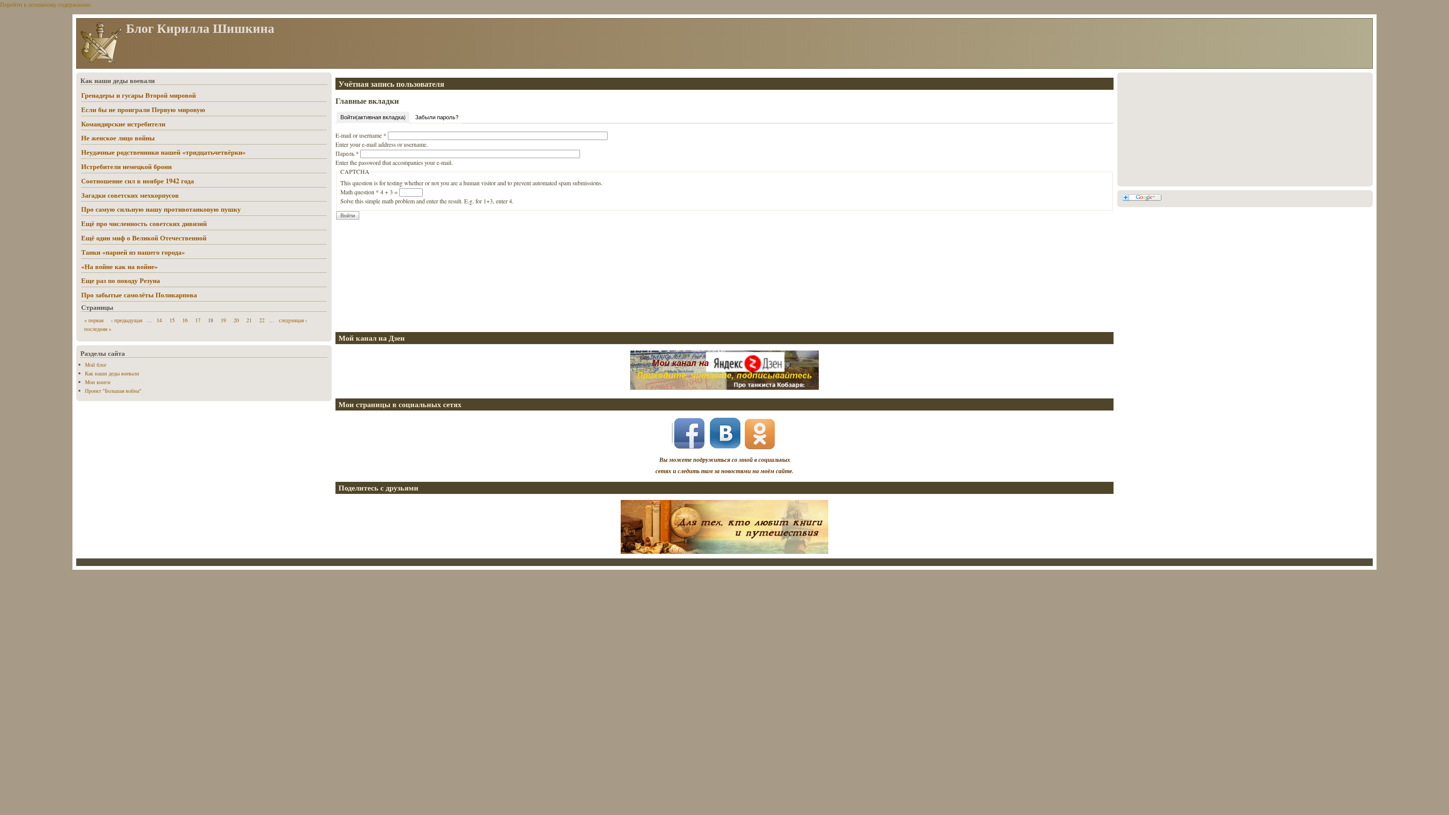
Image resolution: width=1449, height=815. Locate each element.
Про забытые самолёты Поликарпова (139, 295)
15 (172, 320)
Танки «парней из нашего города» (133, 252)
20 (236, 320)
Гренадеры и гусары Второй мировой (138, 95)
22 (262, 320)
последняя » (97, 328)
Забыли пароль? (436, 117)
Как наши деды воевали (112, 373)
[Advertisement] (561, 273)
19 (223, 320)
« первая (93, 320)
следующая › (293, 320)
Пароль (347, 153)
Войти (373, 117)
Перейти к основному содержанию (45, 4)
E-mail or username (360, 135)
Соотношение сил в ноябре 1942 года (137, 181)
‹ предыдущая (126, 320)
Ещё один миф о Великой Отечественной (143, 238)
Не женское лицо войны (118, 138)
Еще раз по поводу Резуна (120, 280)
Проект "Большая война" (113, 390)
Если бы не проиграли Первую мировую (143, 109)
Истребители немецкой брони (126, 166)
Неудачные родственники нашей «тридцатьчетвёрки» (163, 152)
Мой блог (96, 364)
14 (159, 320)
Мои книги (98, 382)
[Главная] (101, 62)
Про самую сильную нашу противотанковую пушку (161, 209)
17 (197, 320)
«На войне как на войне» (119, 266)
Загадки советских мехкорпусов (130, 195)
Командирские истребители (123, 124)
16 (185, 320)
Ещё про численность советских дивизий (144, 223)
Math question (359, 192)
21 (249, 320)
